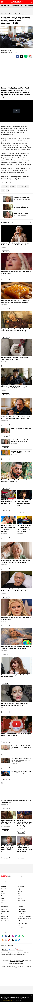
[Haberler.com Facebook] (6, 936)
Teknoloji (20, 891)
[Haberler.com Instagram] (12, 936)
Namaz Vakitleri (5, 911)
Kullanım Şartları (22, 909)
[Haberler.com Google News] (2, 936)
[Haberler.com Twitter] (9, 936)
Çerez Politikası (21, 914)
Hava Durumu (4, 909)
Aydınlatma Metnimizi (6, 1000)
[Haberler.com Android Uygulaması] (12, 949)
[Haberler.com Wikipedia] (6, 940)
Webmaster (20, 920)
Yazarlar (20, 898)
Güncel (10, 13)
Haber (10, 963)
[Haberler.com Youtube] (9, 940)
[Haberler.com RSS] (2, 940)
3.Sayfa (3, 900)
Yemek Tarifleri (5, 920)
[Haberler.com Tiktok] (12, 940)
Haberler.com (4, 906)
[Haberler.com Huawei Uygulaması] (19, 949)
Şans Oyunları (4, 916)
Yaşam (3, 190)
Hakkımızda (3, 881)
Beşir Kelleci (10, 182)
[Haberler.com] (6, 876)
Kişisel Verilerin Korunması (24, 916)
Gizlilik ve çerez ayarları (7, 966)
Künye (19, 881)
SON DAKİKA (5, 6)
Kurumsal (20, 906)
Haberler (3, 886)
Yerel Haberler (21, 900)
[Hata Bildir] (15, 966)
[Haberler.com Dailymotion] (19, 940)
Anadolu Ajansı (5, 186)
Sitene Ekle (20, 927)
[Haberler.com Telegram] (16, 940)
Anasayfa (3, 13)
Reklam (9, 881)
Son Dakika (4, 895)
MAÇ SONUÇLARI (17, 6)
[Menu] (2, 2)
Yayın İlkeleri (26, 881)
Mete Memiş (20, 186)
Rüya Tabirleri (4, 918)
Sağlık (19, 889)
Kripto (2, 898)
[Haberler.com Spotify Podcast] (22, 936)
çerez (28, 996)
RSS (19, 925)
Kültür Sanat (13, 186)
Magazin (3, 893)
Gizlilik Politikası (22, 911)
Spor (8, 190)
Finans (19, 893)
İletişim (14, 881)
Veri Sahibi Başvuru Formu (24, 918)
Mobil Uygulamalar (22, 923)
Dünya (2, 902)
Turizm (19, 895)
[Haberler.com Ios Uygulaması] (4, 949)
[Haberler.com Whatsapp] (19, 936)
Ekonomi (3, 889)
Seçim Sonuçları (5, 914)
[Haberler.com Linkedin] (16, 936)
